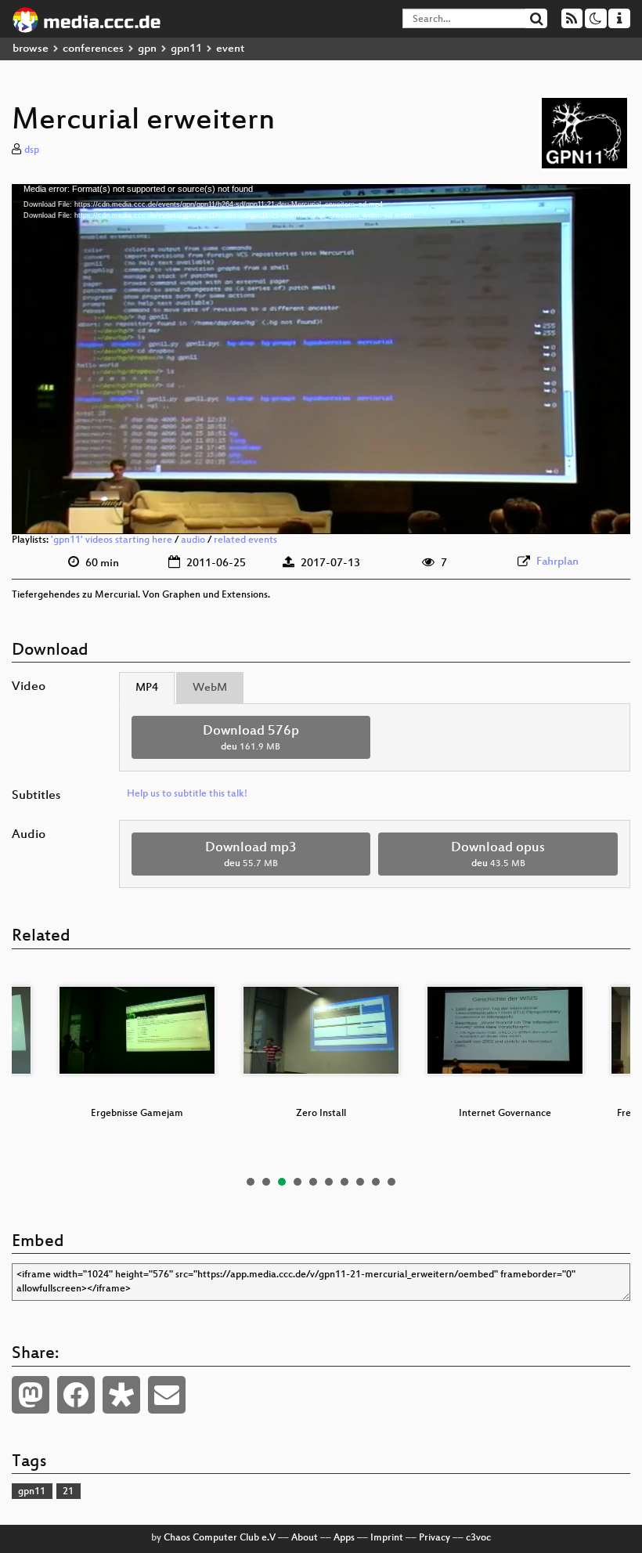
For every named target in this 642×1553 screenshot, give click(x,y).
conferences (93, 49)
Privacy (434, 1538)
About (304, 1538)
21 (68, 1491)
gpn (147, 49)
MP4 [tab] (146, 688)
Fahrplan (557, 562)
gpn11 (186, 49)
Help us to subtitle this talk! (187, 794)
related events (245, 540)
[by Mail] (167, 1395)
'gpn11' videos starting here (111, 540)
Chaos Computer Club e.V (220, 1538)
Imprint (386, 1538)
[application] (321, 359)
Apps (344, 1538)
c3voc (478, 1538)
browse (31, 49)
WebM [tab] (210, 688)
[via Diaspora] (121, 1395)
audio (193, 540)
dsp (31, 150)
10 (391, 1182)
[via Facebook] (76, 1395)
